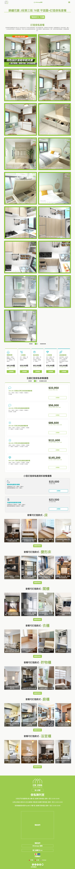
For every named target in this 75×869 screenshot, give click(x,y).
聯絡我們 (37, 825)
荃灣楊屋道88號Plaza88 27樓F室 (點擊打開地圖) (30, 805)
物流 (42, 867)
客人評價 (37, 790)
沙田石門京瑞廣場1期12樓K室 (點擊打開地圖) (30, 798)
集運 (38, 867)
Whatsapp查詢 (38, 2)
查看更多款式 (37, 545)
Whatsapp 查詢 (37, 846)
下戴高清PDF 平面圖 (37, 17)
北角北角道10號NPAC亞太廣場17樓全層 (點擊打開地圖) (29, 802)
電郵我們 (37, 843)
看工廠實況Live (37, 850)
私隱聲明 (37, 856)
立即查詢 (11, 371)
